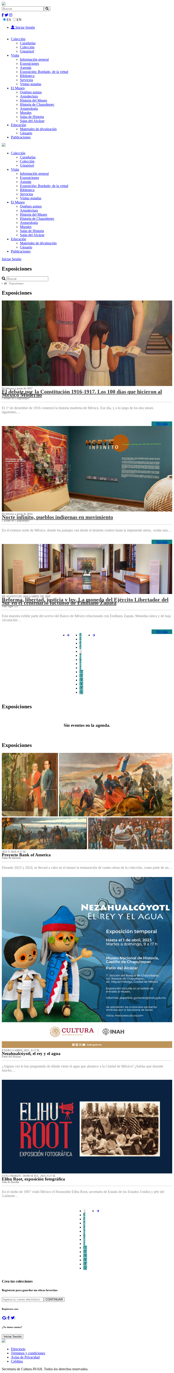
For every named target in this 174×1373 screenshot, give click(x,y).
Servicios (26, 80)
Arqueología (29, 108)
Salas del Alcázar (32, 121)
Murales (25, 113)
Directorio (18, 1349)
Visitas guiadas (30, 84)
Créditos (17, 1361)
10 (81, 672)
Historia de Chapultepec (37, 104)
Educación (18, 125)
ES (9, 20)
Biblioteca (27, 76)
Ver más (162, 424)
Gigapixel (27, 51)
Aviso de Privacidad (25, 1357)
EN (19, 20)
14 (81, 688)
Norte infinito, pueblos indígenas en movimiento (57, 517)
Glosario (26, 133)
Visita (15, 55)
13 (81, 684)
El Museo (18, 88)
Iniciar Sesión (24, 27)
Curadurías (28, 43)
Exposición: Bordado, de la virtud (44, 72)
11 (81, 676)
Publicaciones (21, 137)
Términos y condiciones (28, 1353)
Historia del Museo (33, 100)
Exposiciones (29, 63)
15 (81, 692)
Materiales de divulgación (38, 129)
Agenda (25, 68)
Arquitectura (29, 96)
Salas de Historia (32, 117)
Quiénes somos (31, 92)
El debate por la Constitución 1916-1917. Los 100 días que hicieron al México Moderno (82, 393)
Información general (34, 59)
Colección (18, 39)
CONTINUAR (54, 1299)
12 (81, 680)
